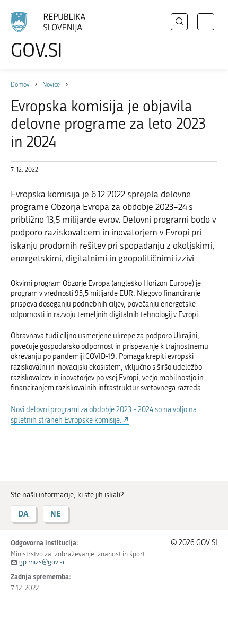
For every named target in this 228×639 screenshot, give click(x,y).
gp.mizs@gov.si (41, 562)
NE (55, 513)
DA (23, 513)
